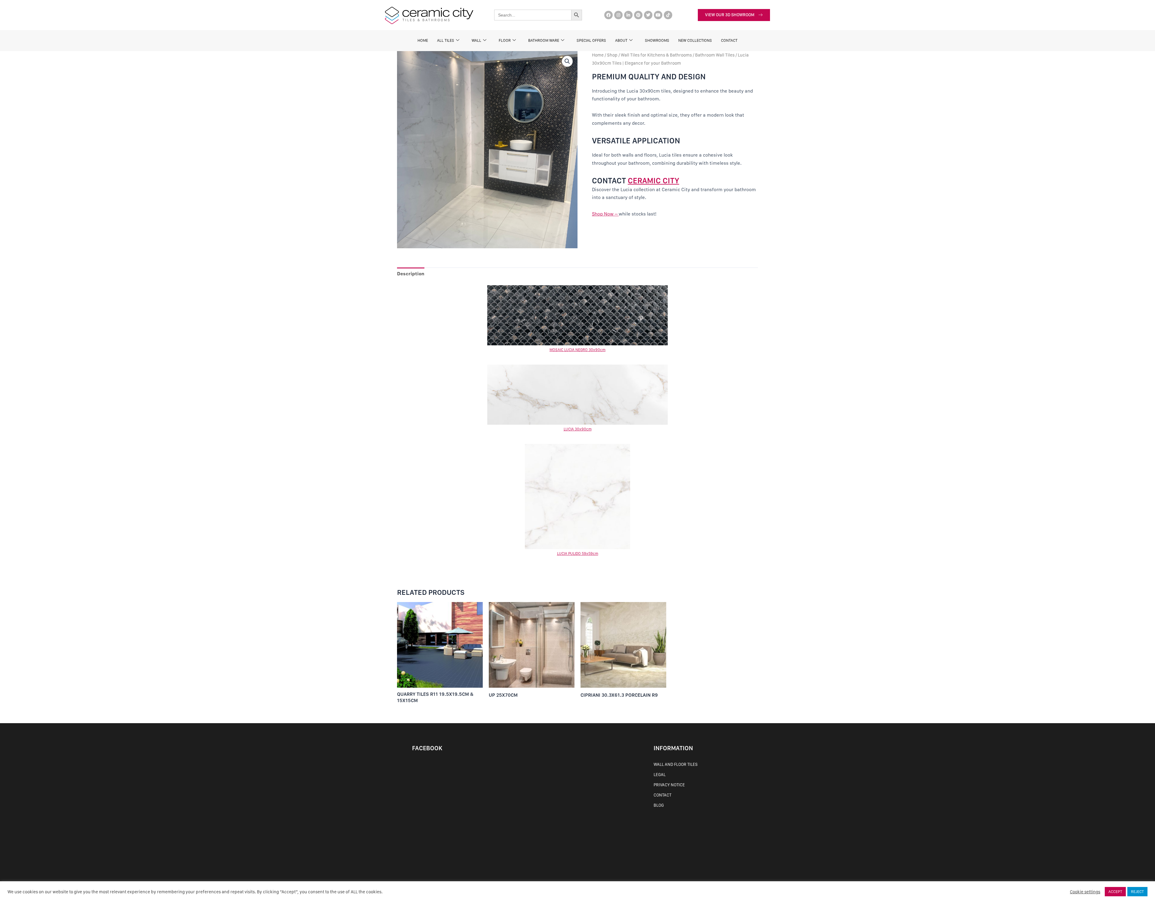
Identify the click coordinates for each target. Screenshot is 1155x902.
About (621, 40)
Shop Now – (605, 214)
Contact (662, 795)
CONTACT (729, 40)
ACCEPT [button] (1115, 891)
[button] (567, 61)
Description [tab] (410, 274)
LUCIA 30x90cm (578, 429)
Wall (476, 40)
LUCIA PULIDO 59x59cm (577, 553)
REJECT (1137, 891)
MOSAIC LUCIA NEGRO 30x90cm (577, 349)
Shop (612, 55)
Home (422, 40)
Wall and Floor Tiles (676, 764)
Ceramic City (653, 180)
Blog (659, 805)
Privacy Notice (669, 784)
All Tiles (445, 40)
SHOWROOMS (657, 40)
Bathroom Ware (543, 40)
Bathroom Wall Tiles (715, 55)
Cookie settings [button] (1085, 891)
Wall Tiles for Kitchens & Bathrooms (656, 55)
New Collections (695, 40)
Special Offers (591, 40)
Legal (660, 774)
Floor (505, 40)
